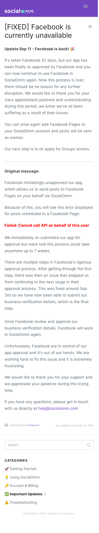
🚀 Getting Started (20, 469)
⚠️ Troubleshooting (21, 502)
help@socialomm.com (58, 408)
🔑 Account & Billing (21, 485)
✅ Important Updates (24, 494)
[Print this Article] (90, 27)
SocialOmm (32, 513)
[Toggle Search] (89, 445)
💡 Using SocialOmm (22, 477)
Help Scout (68, 513)
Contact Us (33, 425)
